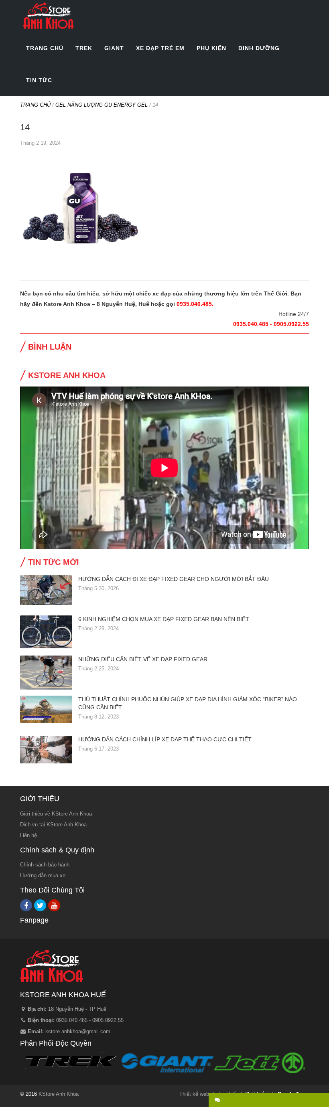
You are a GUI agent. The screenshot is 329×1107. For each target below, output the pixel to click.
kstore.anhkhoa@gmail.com (77, 1031)
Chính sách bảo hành (44, 865)
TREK (83, 48)
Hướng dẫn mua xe (42, 875)
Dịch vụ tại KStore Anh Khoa (53, 825)
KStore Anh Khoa (48, 16)
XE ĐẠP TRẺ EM (160, 48)
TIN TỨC (39, 80)
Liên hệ (28, 835)
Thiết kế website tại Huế (207, 1094)
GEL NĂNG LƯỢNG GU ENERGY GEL (101, 105)
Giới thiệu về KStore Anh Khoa (56, 814)
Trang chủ (35, 105)
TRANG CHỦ (44, 48)
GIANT (114, 48)
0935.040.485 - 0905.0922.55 (90, 1020)
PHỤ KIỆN (211, 48)
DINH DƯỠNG (259, 48)
